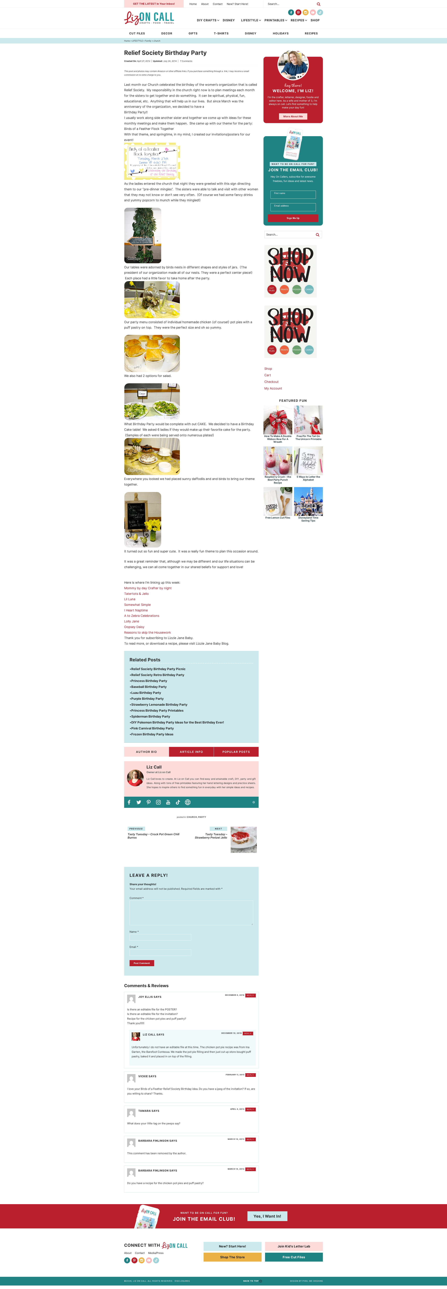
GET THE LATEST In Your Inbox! (154, 3)
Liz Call (149, 1034)
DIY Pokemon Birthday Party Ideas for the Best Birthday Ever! (177, 722)
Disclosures (182, 1281)
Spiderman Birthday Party (150, 716)
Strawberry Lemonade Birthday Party (159, 704)
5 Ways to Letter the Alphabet (308, 478)
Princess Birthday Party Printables (157, 710)
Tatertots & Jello (136, 594)
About (204, 4)
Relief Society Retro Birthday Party (157, 675)
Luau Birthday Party (146, 693)
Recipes (297, 20)
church (192, 817)
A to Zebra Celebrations (141, 616)
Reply (250, 995)
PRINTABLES (274, 20)
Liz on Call (149, 18)
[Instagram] (306, 12)
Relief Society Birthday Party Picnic (158, 669)
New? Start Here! (237, 4)
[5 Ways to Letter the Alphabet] (308, 473)
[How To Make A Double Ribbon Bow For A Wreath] (277, 432)
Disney (229, 20)
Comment (137, 898)
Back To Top (251, 1281)
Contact (217, 4)
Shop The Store (232, 1257)
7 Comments (186, 61)
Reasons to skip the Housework (147, 632)
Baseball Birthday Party (149, 687)
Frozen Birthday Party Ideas (152, 734)
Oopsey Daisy (134, 627)
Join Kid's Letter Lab (294, 1246)
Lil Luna (129, 599)
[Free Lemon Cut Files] (277, 514)
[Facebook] (291, 12)
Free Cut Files (294, 1257)
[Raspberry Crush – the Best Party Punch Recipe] (277, 473)
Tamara (144, 1110)
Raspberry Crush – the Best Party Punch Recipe (278, 479)
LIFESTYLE (249, 20)
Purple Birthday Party (147, 698)
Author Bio (146, 752)
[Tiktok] (320, 12)
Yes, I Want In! (267, 1216)
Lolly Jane (131, 621)
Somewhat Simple (137, 605)
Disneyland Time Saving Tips (308, 519)
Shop (315, 20)
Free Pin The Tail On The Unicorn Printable (308, 437)
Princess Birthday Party (149, 681)
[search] (318, 4)
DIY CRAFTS (207, 20)
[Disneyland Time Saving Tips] (308, 514)
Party (202, 817)
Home (193, 4)
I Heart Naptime (136, 610)
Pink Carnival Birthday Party (152, 728)
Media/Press (156, 1253)
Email (134, 947)
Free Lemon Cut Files (277, 517)
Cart (267, 375)
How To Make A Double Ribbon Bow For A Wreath (277, 439)
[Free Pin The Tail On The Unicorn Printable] (308, 432)
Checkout (271, 382)
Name (134, 931)
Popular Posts (236, 752)
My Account (273, 388)
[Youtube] (313, 12)
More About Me (293, 116)
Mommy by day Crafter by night (148, 588)
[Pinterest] (298, 12)
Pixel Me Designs (312, 1281)
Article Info (191, 752)
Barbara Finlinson (153, 1140)
